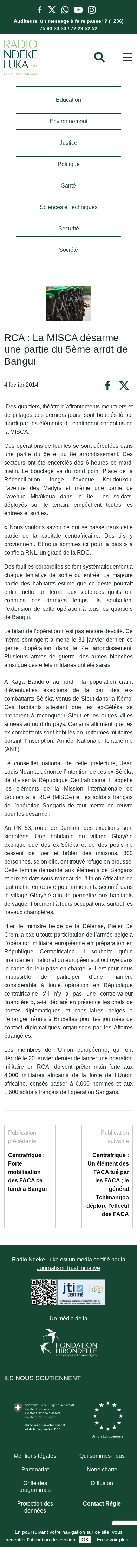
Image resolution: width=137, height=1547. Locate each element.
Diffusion (102, 1483)
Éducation (68, 100)
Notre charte (102, 1470)
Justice (68, 143)
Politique (69, 164)
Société (68, 250)
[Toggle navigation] (127, 57)
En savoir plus (112, 1539)
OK (85, 1539)
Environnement (68, 121)
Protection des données (35, 1507)
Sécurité (68, 228)
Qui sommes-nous (102, 1456)
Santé (68, 186)
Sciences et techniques (69, 207)
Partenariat (35, 1470)
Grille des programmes (35, 1486)
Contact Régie (102, 1504)
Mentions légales (35, 1456)
